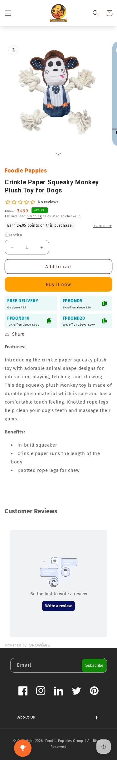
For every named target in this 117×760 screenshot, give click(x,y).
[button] (8, 13)
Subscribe (94, 665)
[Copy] (104, 303)
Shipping (34, 216)
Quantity (13, 235)
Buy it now (58, 284)
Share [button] (18, 334)
